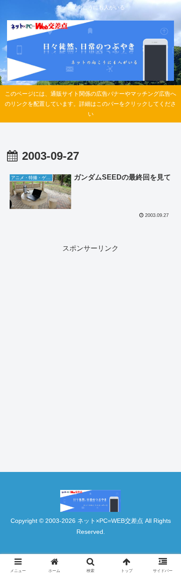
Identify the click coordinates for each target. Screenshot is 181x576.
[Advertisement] (90, 345)
